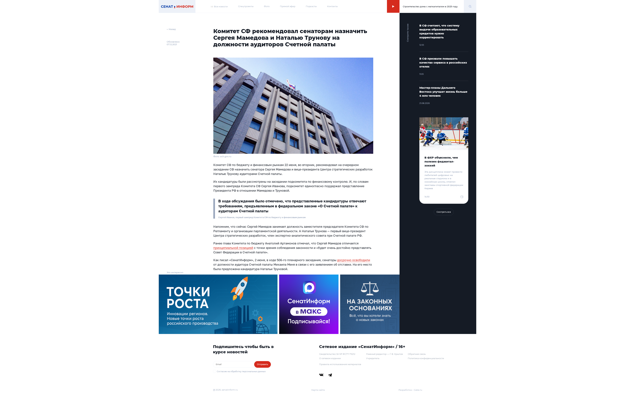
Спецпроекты (246, 6)
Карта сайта (318, 390)
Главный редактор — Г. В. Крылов (384, 354)
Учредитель (372, 358)
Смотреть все (444, 212)
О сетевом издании (330, 358)
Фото (267, 6)
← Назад (171, 29)
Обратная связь (417, 354)
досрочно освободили (353, 260)
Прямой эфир (287, 6)
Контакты (332, 6)
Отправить (262, 364)
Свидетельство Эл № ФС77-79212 (337, 354)
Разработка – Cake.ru (410, 390)
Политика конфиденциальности (426, 358)
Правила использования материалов (340, 364)
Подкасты (311, 6)
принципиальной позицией (233, 248)
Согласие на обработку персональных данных (241, 371)
